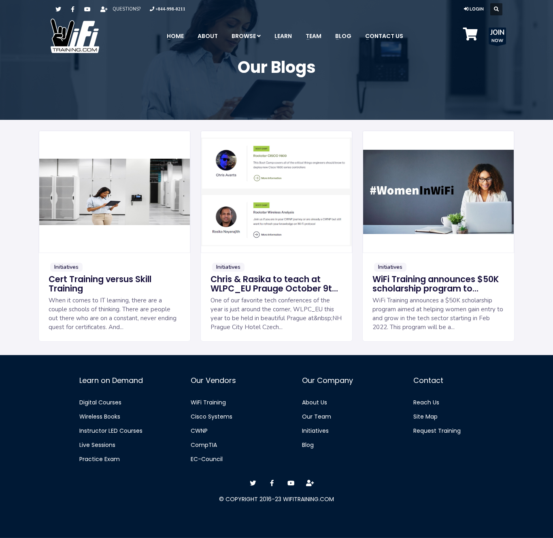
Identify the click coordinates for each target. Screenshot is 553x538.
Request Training (437, 431)
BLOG (343, 36)
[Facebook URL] (72, 9)
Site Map (425, 417)
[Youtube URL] (87, 9)
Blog (308, 445)
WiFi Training (208, 402)
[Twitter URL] (58, 9)
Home (175, 36)
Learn (283, 36)
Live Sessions (97, 445)
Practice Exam (99, 459)
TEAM (313, 36)
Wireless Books (99, 417)
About (208, 36)
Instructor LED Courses (111, 431)
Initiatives (315, 431)
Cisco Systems (211, 417)
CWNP (199, 431)
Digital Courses (100, 402)
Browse (244, 36)
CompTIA (204, 445)
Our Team (316, 417)
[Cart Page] (470, 37)
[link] (168, 9)
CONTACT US (384, 36)
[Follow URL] (104, 9)
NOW (497, 36)
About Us (314, 402)
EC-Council (207, 459)
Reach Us (426, 402)
